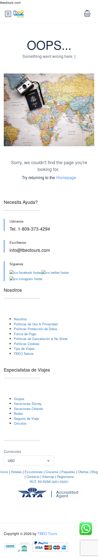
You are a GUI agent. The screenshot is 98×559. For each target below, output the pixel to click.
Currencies (12, 451)
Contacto (32, 476)
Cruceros (52, 471)
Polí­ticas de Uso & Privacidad (36, 324)
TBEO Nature (23, 353)
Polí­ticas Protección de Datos (35, 328)
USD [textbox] (11, 460)
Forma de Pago (25, 333)
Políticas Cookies (26, 343)
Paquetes (68, 471)
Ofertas (83, 471)
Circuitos (20, 423)
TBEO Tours (47, 533)
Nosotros (20, 319)
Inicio (4, 471)
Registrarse (65, 476)
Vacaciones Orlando (28, 408)
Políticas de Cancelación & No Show (40, 338)
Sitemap (48, 476)
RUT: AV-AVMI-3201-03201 (49, 481)
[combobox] (29, 460)
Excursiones (34, 471)
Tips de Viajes (24, 348)
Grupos (19, 398)
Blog (94, 471)
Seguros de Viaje (26, 418)
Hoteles (16, 471)
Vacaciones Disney (28, 403)
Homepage (66, 177)
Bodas (18, 413)
